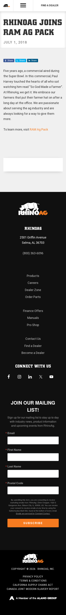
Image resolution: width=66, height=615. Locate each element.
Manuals (33, 318)
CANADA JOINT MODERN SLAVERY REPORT (33, 589)
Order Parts (33, 297)
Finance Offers (33, 311)
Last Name (14, 466)
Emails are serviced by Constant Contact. (33, 513)
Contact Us (33, 338)
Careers (33, 283)
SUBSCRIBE (33, 523)
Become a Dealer (33, 353)
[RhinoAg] (6, 6)
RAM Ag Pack (39, 129)
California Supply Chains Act (33, 585)
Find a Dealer (33, 346)
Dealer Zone (33, 290)
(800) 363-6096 (33, 253)
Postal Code (15, 483)
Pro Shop (33, 325)
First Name (14, 449)
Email (11, 433)
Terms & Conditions (33, 580)
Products (33, 276)
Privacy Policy (33, 576)
